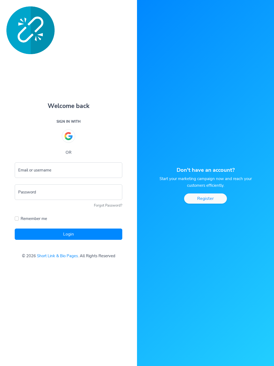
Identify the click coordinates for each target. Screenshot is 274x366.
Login (68, 234)
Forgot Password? (108, 205)
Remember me (34, 218)
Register (205, 198)
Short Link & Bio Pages (57, 256)
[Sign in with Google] (68, 136)
